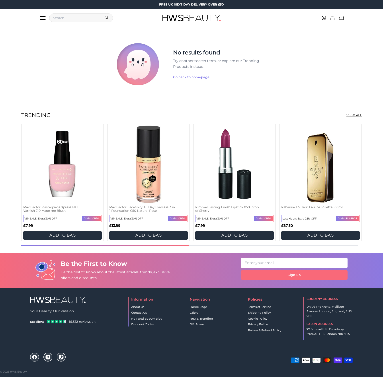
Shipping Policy (259, 312)
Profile (329, 353)
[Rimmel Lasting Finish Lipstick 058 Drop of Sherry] (234, 164)
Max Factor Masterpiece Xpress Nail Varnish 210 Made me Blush (50, 209)
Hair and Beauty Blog (146, 318)
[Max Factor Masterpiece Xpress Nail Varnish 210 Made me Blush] (62, 164)
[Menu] (43, 18)
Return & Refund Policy (264, 330)
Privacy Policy (258, 324)
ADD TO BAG (62, 235)
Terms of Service (259, 307)
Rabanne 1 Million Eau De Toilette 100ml (312, 207)
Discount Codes (142, 324)
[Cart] (332, 18)
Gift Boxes (197, 324)
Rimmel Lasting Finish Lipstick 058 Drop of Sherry (227, 209)
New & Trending (201, 318)
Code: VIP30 (91, 218)
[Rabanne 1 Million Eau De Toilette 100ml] (320, 164)
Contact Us (139, 312)
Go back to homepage (191, 77)
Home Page (198, 307)
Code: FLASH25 (347, 218)
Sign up (294, 275)
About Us (137, 307)
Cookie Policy (257, 318)
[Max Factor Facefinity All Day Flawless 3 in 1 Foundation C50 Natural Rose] (148, 164)
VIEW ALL (354, 115)
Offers (194, 312)
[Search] (107, 18)
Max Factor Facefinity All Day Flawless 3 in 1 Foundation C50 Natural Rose (142, 209)
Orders (314, 353)
